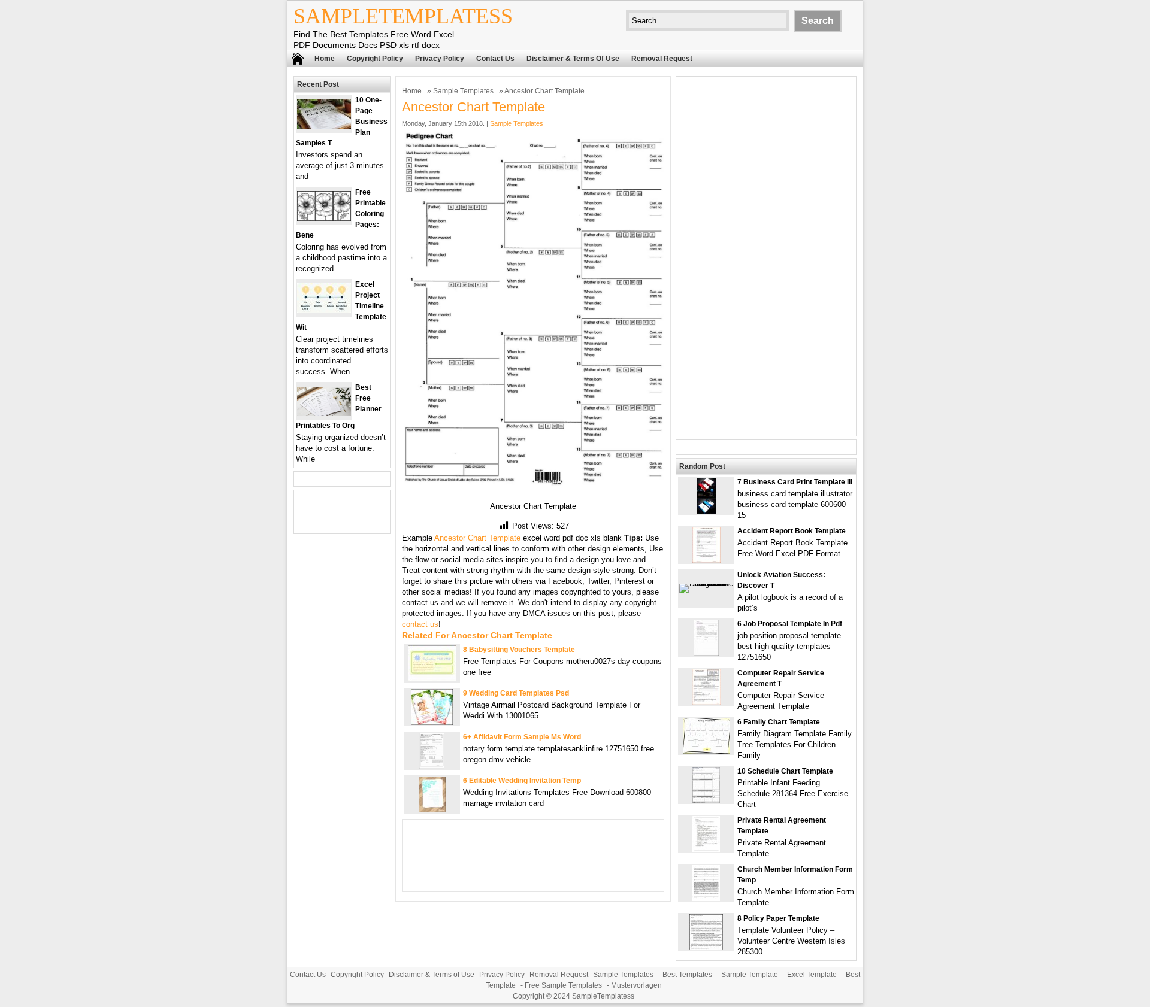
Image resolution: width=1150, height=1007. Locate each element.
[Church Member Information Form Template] (706, 898)
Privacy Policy (439, 58)
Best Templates (687, 974)
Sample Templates (463, 91)
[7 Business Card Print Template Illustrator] (706, 510)
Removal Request (661, 58)
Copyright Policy (375, 58)
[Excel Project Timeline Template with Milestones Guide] (324, 310)
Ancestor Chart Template (477, 537)
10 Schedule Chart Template (785, 771)
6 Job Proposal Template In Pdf (789, 624)
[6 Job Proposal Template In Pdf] (706, 652)
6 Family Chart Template (778, 722)
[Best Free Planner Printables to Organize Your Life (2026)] (324, 413)
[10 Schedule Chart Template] (706, 800)
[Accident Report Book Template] (706, 560)
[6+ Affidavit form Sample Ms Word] (431, 766)
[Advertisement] (766, 256)
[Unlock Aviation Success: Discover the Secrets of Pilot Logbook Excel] (706, 583)
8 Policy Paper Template (778, 918)
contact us (420, 624)
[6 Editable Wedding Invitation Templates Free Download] (432, 809)
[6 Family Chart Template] (706, 751)
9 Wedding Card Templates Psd (516, 693)
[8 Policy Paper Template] (706, 947)
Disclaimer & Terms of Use (572, 58)
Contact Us (495, 58)
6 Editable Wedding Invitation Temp (522, 781)
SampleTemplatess (403, 16)
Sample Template (749, 974)
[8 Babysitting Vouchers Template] (432, 678)
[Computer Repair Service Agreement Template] (706, 701)
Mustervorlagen (636, 985)
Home (324, 58)
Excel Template (812, 974)
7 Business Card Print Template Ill (794, 482)
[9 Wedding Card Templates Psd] (432, 722)
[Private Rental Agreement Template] (706, 849)
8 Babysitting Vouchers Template (519, 649)
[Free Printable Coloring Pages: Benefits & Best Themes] (324, 218)
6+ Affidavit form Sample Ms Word (522, 737)
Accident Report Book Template (791, 531)
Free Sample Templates (563, 985)
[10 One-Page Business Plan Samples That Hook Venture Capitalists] (324, 126)
